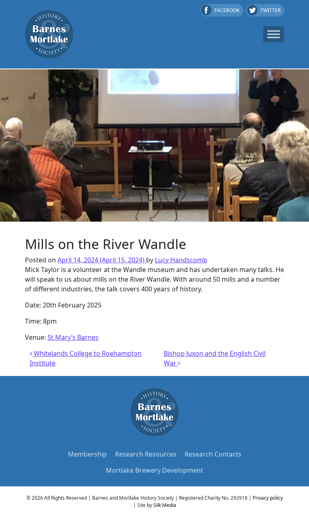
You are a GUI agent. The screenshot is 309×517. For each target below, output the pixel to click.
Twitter (270, 10)
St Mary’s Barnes (73, 337)
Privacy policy (268, 497)
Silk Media (164, 505)
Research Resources (146, 454)
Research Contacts (213, 454)
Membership (87, 454)
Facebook (226, 10)
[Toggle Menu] (273, 34)
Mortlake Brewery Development (154, 470)
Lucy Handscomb (181, 259)
